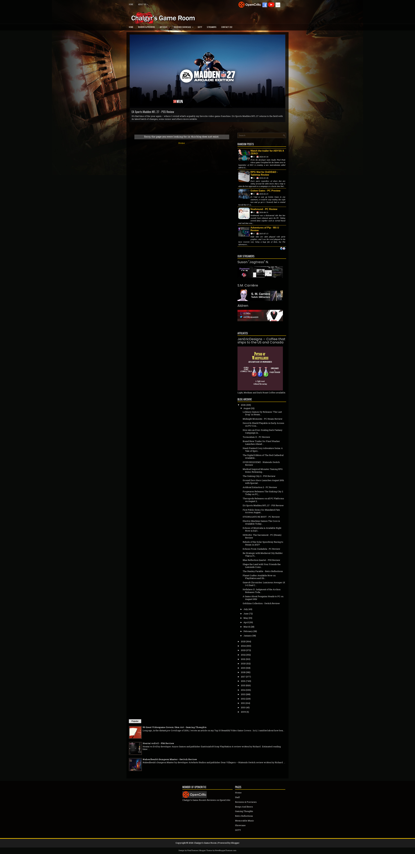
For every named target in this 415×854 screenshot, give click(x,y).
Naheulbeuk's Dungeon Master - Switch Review (170, 759)
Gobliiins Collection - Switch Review (151, 112)
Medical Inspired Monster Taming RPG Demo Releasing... (263, 470)
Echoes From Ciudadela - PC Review (261, 548)
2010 (243, 707)
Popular (135, 721)
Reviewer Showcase (183, 26)
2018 (243, 672)
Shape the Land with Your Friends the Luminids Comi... (262, 565)
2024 (243, 645)
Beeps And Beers (244, 806)
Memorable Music (244, 820)
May (245, 617)
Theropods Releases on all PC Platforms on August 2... (263, 500)
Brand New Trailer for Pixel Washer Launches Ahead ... (261, 442)
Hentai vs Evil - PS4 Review (158, 743)
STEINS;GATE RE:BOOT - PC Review (261, 516)
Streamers (211, 27)
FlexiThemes (192, 850)
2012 (243, 698)
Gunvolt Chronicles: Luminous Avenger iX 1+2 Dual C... (264, 584)
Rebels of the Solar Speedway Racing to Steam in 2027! (263, 543)
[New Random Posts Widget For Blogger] (282, 249)
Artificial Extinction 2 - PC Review (260, 487)
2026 (243, 404)
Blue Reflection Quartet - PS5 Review (261, 560)
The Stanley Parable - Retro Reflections (263, 571)
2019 (243, 667)
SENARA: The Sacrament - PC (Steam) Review (262, 536)
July (245, 609)
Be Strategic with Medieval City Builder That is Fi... (263, 554)
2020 (243, 663)
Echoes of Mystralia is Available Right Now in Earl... (262, 529)
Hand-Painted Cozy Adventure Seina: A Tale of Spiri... (263, 449)
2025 (243, 641)
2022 (243, 654)
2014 (243, 689)
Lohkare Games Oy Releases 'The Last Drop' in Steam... (262, 413)
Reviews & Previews (146, 27)
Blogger (235, 842)
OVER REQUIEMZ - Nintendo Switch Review (261, 463)
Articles (165, 26)
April (246, 622)
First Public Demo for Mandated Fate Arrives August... (261, 511)
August (246, 408)
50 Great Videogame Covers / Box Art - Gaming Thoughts (174, 727)
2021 (243, 659)
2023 (243, 650)
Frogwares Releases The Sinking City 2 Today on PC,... (263, 493)
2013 (243, 694)
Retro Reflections (244, 815)
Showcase (240, 825)
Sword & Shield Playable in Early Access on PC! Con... (263, 424)
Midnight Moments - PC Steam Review (262, 418)
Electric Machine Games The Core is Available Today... (261, 522)
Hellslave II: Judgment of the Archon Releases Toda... (261, 591)
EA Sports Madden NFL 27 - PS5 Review (263, 505)
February (248, 631)
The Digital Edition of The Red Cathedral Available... (263, 456)
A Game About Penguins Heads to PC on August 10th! (263, 598)
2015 (243, 685)
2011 (243, 703)
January (247, 635)
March (246, 626)
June (246, 613)
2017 (243, 676)
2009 (243, 711)
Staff (237, 797)
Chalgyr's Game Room (205, 842)
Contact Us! (226, 27)
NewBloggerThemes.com (225, 850)
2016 (243, 681)
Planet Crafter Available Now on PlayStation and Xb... (259, 577)
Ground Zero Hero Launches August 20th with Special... (263, 481)
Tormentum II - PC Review (256, 437)
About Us (143, 4)
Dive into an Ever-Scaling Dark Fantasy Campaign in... (262, 431)
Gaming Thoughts (244, 811)
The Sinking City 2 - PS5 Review (259, 476)
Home (131, 4)
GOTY (200, 27)
